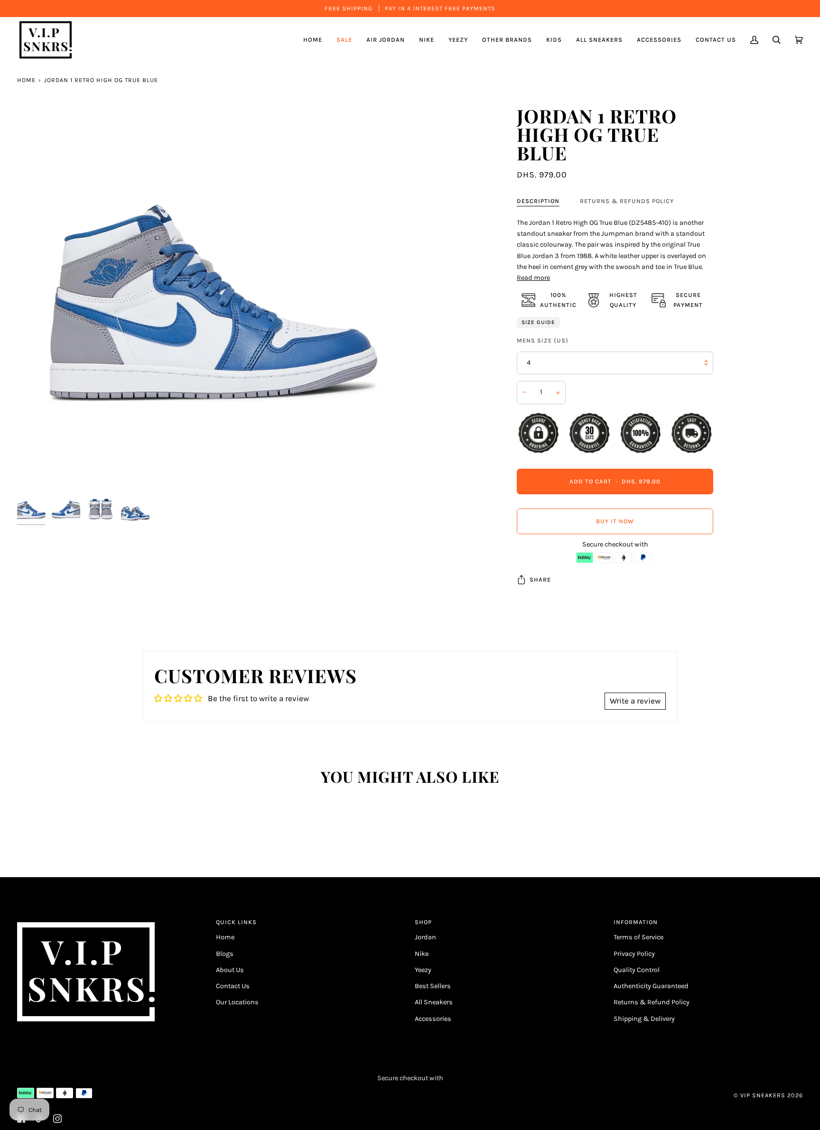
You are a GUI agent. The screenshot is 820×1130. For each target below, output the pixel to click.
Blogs (224, 954)
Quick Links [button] (236, 922)
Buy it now (615, 521)
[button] (385, 40)
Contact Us (233, 986)
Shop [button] (423, 922)
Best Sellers (433, 986)
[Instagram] (57, 1118)
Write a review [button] (635, 700)
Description (538, 200)
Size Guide (538, 322)
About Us (230, 970)
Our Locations (237, 1002)
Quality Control (637, 970)
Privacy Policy (634, 954)
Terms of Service (638, 937)
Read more (533, 278)
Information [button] (636, 922)
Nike (422, 954)
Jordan (425, 937)
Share (540, 579)
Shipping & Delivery (644, 1019)
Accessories (433, 1019)
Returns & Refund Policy (652, 1002)
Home (26, 79)
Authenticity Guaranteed (651, 986)
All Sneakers (434, 1002)
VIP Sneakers (762, 1095)
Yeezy (423, 970)
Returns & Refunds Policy (627, 200)
